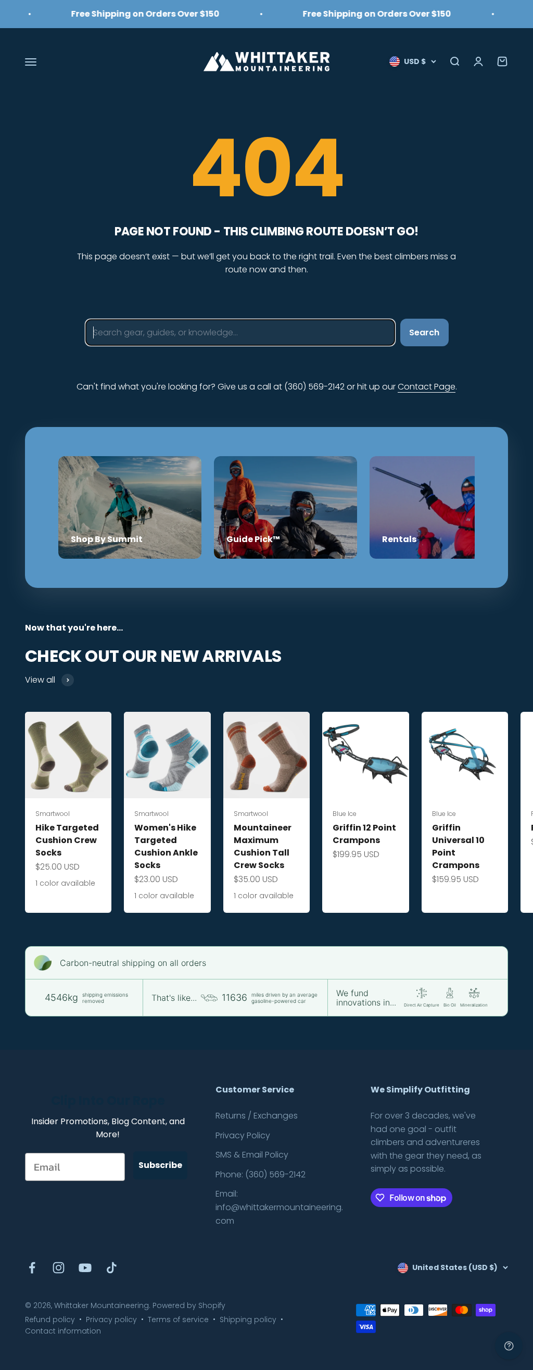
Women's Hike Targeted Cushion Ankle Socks (166, 846)
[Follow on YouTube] (85, 1268)
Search (424, 332)
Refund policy (50, 1319)
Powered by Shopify (189, 1305)
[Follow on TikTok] (112, 1268)
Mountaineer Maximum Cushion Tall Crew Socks (262, 846)
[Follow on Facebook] (32, 1268)
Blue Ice (345, 813)
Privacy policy (111, 1319)
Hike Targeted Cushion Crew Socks (67, 840)
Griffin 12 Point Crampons (364, 834)
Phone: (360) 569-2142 (260, 1174)
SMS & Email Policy (251, 1155)
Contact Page (426, 387)
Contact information (63, 1331)
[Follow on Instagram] (59, 1268)
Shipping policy (248, 1319)
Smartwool (52, 813)
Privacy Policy (242, 1135)
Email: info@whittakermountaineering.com (279, 1207)
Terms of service (178, 1319)
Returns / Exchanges (256, 1116)
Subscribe (160, 1165)
